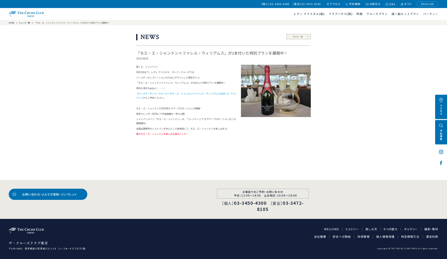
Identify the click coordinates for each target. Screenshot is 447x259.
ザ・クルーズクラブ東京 (26, 14)
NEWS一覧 (298, 36)
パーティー (430, 14)
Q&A (392, 4)
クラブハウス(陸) (341, 14)
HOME (11, 22)
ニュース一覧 (24, 22)
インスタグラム (441, 151)
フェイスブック (441, 162)
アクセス (335, 4)
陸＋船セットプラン (405, 14)
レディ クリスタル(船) (309, 14)
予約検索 (354, 4)
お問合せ (374, 4)
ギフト (408, 4)
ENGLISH (427, 4)
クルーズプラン (377, 14)
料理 (359, 14)
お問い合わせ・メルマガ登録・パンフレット (49, 194)
